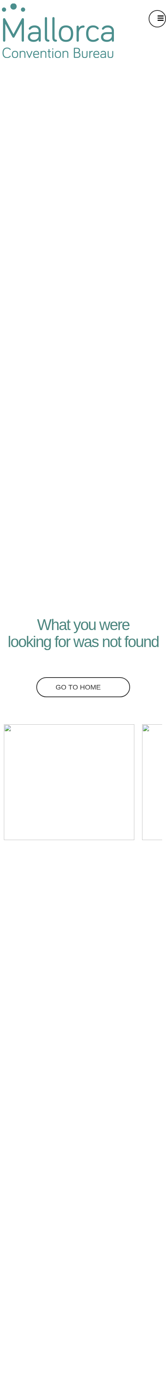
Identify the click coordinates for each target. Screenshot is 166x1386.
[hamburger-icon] (157, 18)
